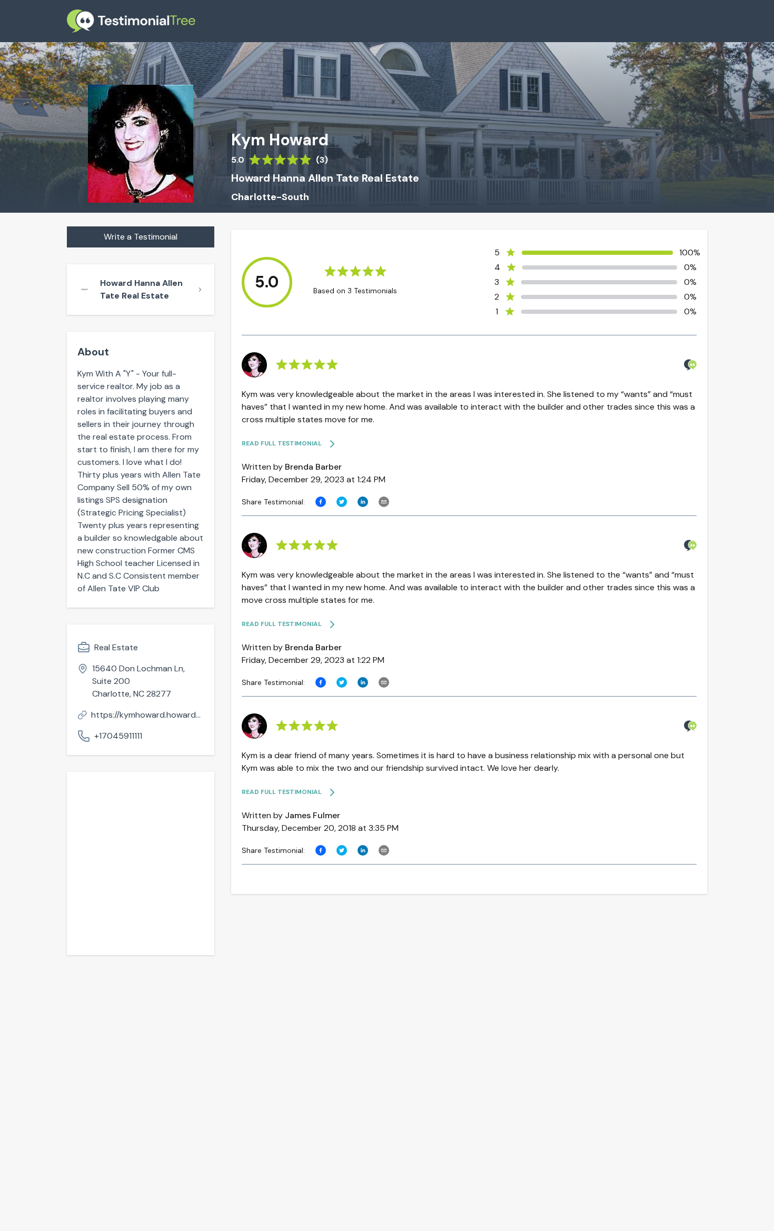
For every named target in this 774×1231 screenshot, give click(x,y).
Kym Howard (280, 140)
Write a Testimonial (140, 236)
